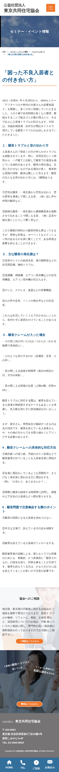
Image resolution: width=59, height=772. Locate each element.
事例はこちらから (29, 704)
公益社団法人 (21, 8)
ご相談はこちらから (29, 641)
